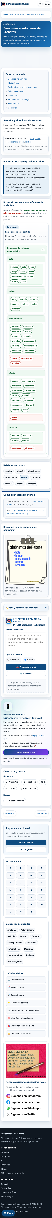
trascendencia (30, 346)
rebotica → (42, 813)
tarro (32, 267)
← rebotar (9, 813)
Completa (14, 659)
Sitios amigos (7, 1196)
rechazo (29, 142)
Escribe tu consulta (14, 630)
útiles (25, 410)
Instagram (5, 1156)
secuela (27, 336)
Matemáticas (13, 949)
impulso (15, 304)
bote (32, 138)
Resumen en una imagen (19, 99)
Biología (11, 936)
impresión (16, 400)
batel (31, 272)
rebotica (36, 477)
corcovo (34, 299)
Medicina (28, 949)
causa (14, 358)
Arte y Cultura (27, 930)
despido (15, 435)
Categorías (6, 1188)
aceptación (16, 448)
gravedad (16, 341)
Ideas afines (13, 83)
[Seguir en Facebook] (24, 1102)
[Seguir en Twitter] (24, 1114)
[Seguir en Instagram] (24, 1096)
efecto (21, 142)
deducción (29, 350)
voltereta (16, 309)
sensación (28, 400)
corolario (16, 326)
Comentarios (14, 108)
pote (24, 267)
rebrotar (32, 483)
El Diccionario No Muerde (12, 1173)
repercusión (17, 390)
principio (15, 363)
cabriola (23, 299)
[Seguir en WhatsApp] (24, 1108)
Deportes (36, 936)
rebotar (8, 471)
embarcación (17, 276)
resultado (16, 336)
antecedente (26, 358)
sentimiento (17, 405)
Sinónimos (31, 14)
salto (23, 281)
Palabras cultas (14, 955)
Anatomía (11, 930)
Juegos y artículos (9, 1192)
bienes (29, 405)
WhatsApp (5, 1165)
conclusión (16, 350)
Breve (30, 659)
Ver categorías (26, 849)
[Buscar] (40, 4)
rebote (42, 14)
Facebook (5, 1152)
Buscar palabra (26, 842)
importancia (29, 341)
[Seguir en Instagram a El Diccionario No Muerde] (26, 1061)
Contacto (5, 1184)
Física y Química (14, 942)
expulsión (27, 435)
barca (22, 272)
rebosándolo (11, 477)
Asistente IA (13, 103)
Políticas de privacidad (17, 1211)
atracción (29, 448)
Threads (4, 1169)
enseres (15, 410)
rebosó (20, 471)
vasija (14, 272)
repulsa (25, 440)
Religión (30, 955)
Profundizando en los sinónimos (22, 87)
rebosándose (34, 471)
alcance (15, 381)
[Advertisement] (26, 56)
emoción (26, 395)
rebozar (8, 483)
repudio (15, 440)
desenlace (16, 331)
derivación (28, 326)
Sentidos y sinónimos (17, 79)
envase (15, 267)
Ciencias (23, 936)
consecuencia (11, 142)
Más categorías (14, 961)
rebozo (20, 483)
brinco (37, 138)
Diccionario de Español (13, 14)
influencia (16, 346)
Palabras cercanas (16, 91)
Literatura (31, 942)
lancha (30, 276)
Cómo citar (13, 95)
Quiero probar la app (26, 752)
